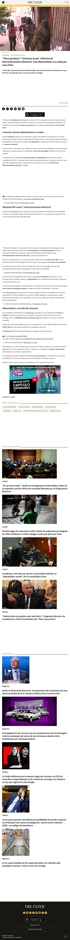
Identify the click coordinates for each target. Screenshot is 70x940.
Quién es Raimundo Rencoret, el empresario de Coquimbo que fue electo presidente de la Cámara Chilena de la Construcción (34, 692)
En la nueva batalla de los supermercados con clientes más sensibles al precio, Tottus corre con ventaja (31, 864)
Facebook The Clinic (27, 913)
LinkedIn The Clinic (39, 913)
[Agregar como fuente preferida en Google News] (35, 919)
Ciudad (4, 481)
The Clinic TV (36, 913)
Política (5, 612)
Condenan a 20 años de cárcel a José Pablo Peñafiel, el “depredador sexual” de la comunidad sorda (29, 575)
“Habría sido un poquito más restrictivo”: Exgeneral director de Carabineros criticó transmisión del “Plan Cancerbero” (33, 618)
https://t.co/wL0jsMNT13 (24, 339)
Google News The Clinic (46, 913)
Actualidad (5, 55)
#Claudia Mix (51, 407)
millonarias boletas (27, 125)
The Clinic (65, 103)
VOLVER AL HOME (8, 397)
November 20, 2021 (28, 203)
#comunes (7, 411)
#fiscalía (17, 411)
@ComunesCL (11, 293)
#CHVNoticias (7, 331)
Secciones (67, 2)
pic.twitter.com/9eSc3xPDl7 (43, 339)
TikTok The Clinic (43, 913)
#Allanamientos (9, 407)
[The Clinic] (5, 2)
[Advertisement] (35, 180)
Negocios (5, 686)
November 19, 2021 (30, 342)
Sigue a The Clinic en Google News (35, 114)
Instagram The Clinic (30, 913)
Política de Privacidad (35, 929)
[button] (3, 108)
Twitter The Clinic (24, 913)
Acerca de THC (35, 925)
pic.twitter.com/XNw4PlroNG (34, 199)
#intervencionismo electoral (35, 411)
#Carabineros (37, 407)
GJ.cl (65, 937)
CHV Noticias (29, 313)
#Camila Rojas (24, 407)
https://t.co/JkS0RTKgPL (19, 336)
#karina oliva (55, 411)
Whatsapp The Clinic (33, 913)
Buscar (64, 2)
